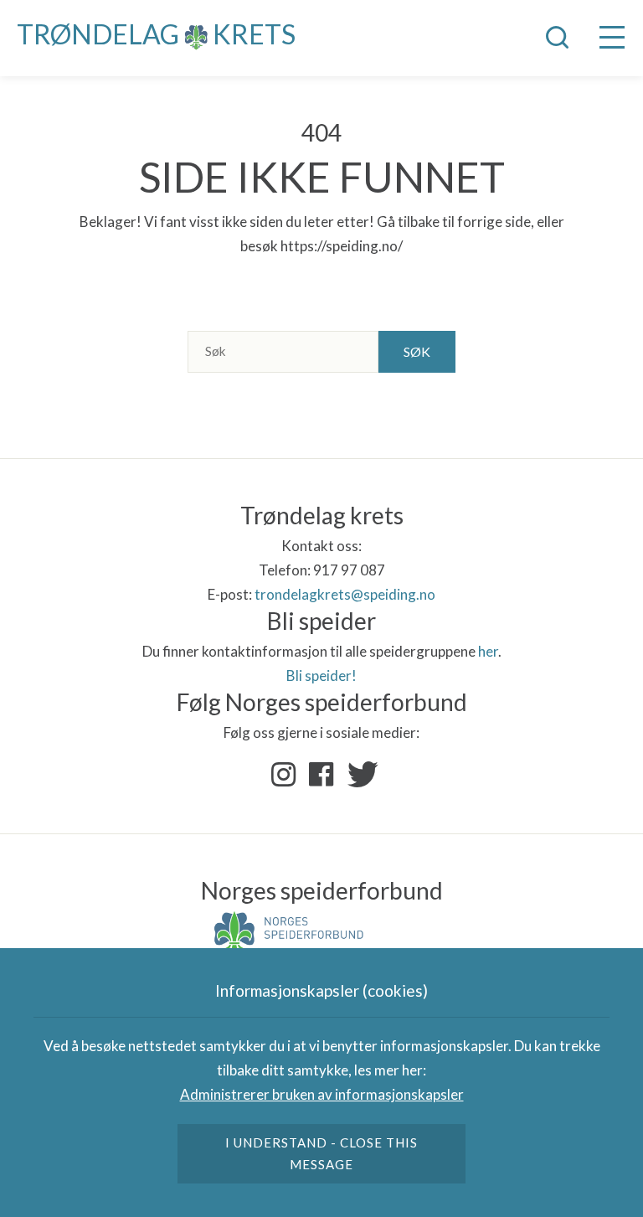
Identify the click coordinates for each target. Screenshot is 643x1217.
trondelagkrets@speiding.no (345, 594)
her (488, 651)
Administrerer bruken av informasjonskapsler (322, 1094)
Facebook (321, 774)
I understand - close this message (322, 1153)
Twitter (359, 774)
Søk (417, 351)
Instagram (283, 774)
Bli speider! (321, 675)
